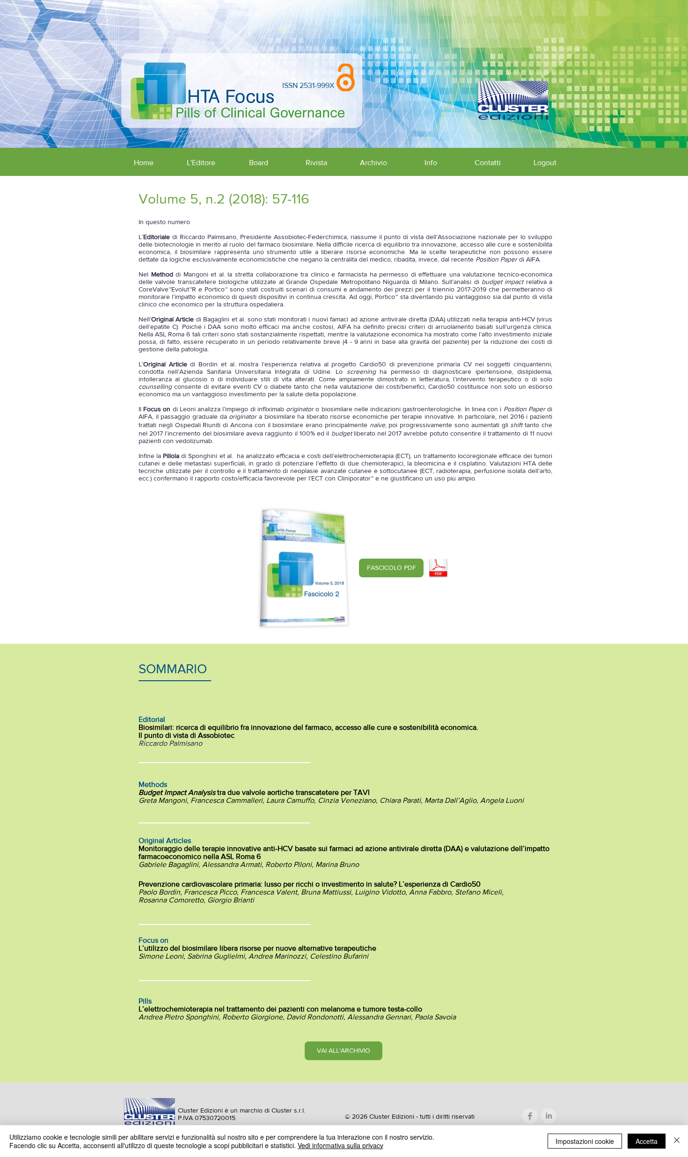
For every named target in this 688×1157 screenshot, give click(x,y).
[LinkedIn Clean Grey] (548, 1116)
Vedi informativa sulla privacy (340, 1145)
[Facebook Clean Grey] (530, 1116)
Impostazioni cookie (585, 1141)
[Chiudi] (676, 1141)
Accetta (647, 1141)
